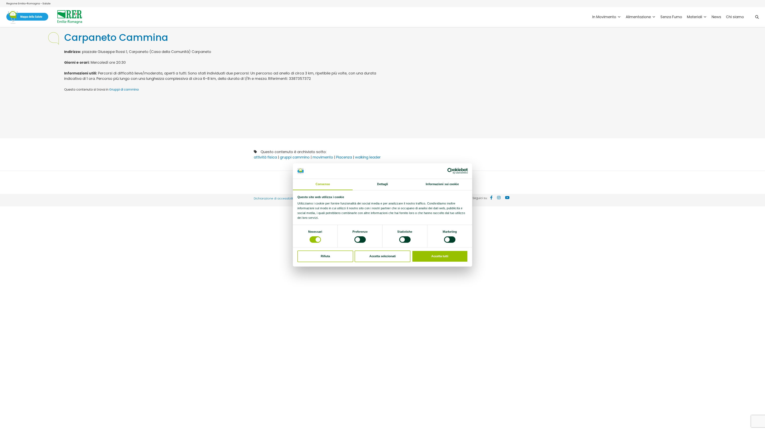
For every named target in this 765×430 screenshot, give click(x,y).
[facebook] (491, 198)
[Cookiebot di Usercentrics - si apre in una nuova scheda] (450, 171)
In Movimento (604, 16)
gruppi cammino (295, 157)
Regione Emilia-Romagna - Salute (28, 3)
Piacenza (344, 157)
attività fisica (265, 157)
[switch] (360, 239)
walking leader (368, 157)
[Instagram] (498, 198)
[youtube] (507, 198)
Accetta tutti (439, 256)
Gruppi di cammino (124, 89)
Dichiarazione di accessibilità (274, 198)
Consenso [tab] (323, 184)
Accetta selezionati (382, 256)
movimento (323, 157)
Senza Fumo (671, 16)
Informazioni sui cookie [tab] (442, 184)
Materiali (694, 16)
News (716, 16)
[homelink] (27, 17)
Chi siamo (735, 16)
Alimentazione (638, 16)
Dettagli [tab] (382, 184)
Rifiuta (325, 256)
